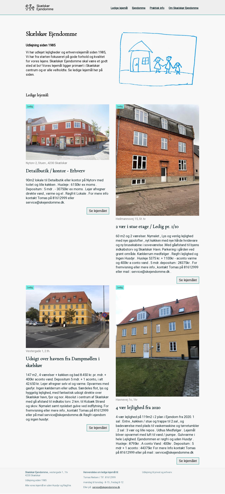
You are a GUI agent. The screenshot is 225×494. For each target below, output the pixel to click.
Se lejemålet (98, 211)
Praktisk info (157, 8)
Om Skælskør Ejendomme (183, 8)
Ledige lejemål (119, 8)
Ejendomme (138, 8)
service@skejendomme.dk (106, 487)
